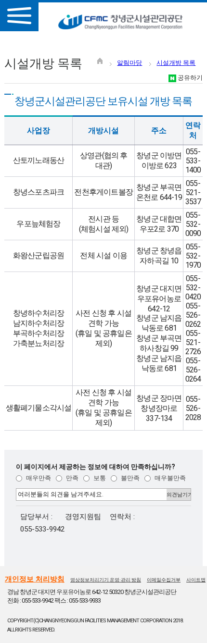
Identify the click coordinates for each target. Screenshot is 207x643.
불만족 (129, 478)
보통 (99, 478)
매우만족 (38, 478)
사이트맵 (196, 579)
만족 (71, 478)
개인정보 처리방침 (35, 579)
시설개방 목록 (175, 62)
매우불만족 (169, 478)
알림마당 (129, 62)
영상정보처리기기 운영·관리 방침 (105, 579)
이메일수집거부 (164, 579)
